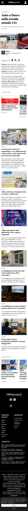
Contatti (16, 426)
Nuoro (3, 432)
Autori (16, 428)
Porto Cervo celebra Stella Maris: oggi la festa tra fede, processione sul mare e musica (13, 454)
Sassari (3, 428)
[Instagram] (11, 406)
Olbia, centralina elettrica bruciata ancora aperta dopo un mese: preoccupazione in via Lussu (13, 446)
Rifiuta (14, 508)
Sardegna (4, 424)
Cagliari (3, 430)
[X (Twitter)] (14, 399)
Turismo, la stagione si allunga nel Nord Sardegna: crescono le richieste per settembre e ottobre (12, 458)
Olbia (2, 426)
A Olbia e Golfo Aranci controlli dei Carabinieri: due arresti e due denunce (12, 450)
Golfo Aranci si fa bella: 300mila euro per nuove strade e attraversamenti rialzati (13, 462)
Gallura (3, 436)
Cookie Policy (18, 420)
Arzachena (4, 434)
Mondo (3, 420)
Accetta (14, 505)
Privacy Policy (18, 418)
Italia (2, 422)
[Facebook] (11, 399)
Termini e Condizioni (17, 423)
